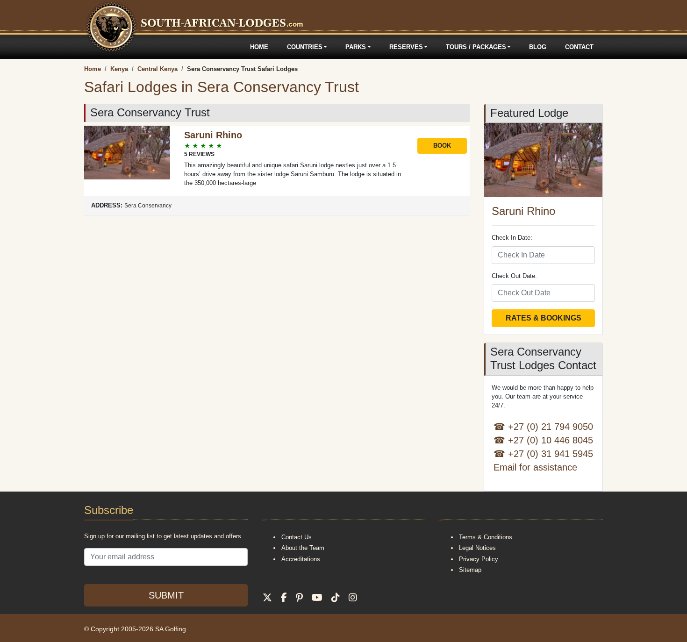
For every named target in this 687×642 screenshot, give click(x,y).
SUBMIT (166, 595)
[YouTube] (317, 597)
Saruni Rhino (213, 135)
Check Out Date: (514, 275)
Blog (537, 46)
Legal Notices (477, 547)
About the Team (302, 547)
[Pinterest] (299, 597)
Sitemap (470, 569)
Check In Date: (512, 237)
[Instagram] (353, 597)
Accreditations (300, 559)
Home (259, 46)
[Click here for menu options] (85, 47)
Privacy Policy (478, 559)
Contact (579, 46)
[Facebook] (284, 597)
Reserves (406, 46)
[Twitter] (267, 597)
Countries (304, 46)
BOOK (442, 145)
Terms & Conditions (485, 537)
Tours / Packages (476, 46)
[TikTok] (335, 597)
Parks (355, 46)
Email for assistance (535, 467)
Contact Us (296, 537)
